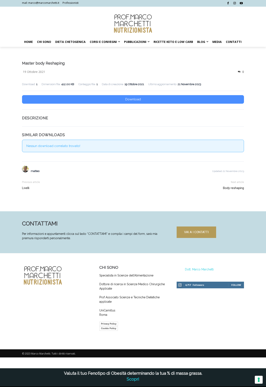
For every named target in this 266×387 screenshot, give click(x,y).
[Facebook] (228, 3)
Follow (236, 284)
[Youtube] (241, 3)
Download (133, 99)
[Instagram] (235, 3)
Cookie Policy (108, 328)
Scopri (133, 379)
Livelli (25, 188)
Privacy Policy (108, 323)
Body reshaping (233, 188)
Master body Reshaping (43, 63)
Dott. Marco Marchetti (199, 269)
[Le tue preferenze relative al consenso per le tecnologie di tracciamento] (259, 380)
